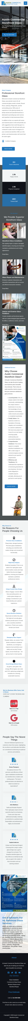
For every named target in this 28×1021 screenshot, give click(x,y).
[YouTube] (19, 973)
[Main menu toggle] (25, 3)
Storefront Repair (14, 986)
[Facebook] (8, 973)
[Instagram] (16, 973)
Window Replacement (14, 984)
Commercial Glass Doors (14, 982)
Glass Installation (14, 979)
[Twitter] (12, 973)
